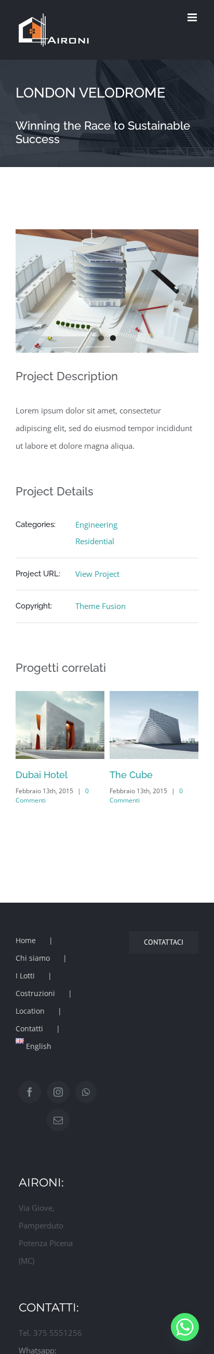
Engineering (96, 524)
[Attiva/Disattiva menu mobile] (193, 17)
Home (26, 940)
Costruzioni (35, 993)
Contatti (29, 1028)
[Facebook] (29, 1092)
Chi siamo (33, 958)
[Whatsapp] (86, 1092)
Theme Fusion (100, 606)
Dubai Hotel (37, 774)
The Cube (126, 774)
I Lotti (25, 975)
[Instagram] (58, 1092)
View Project (97, 574)
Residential (94, 541)
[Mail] (58, 1120)
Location (30, 1011)
